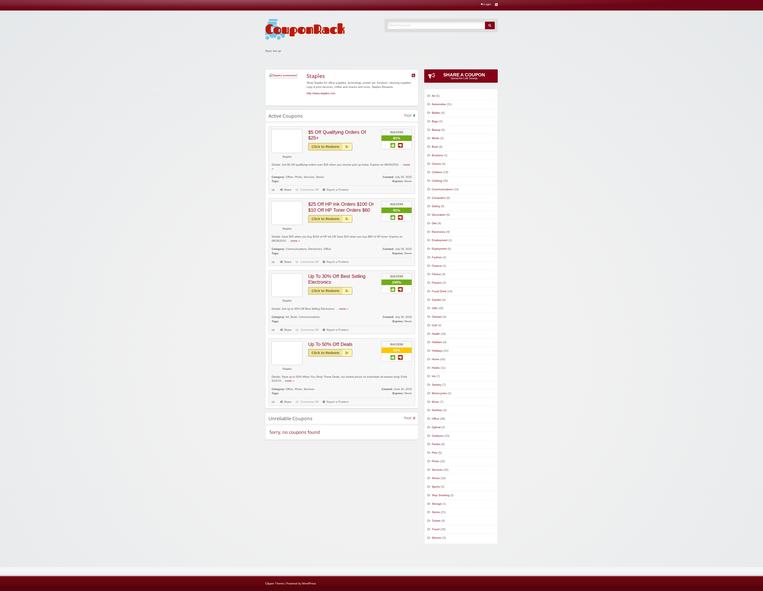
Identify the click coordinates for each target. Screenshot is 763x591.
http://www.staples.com (321, 93)
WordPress (309, 583)
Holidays (437, 350)
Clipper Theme (274, 583)
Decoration (438, 214)
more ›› (295, 240)
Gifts (435, 308)
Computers (439, 197)
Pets (434, 452)
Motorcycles (439, 393)
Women (437, 537)
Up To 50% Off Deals (330, 344)
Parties (436, 444)
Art (287, 316)
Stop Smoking (440, 495)
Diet (434, 223)
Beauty (436, 129)
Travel (436, 529)
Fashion (437, 257)
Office (289, 177)
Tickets (436, 520)
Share (287, 189)
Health (436, 333)
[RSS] (496, 5)
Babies (436, 112)
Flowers (437, 282)
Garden (436, 299)
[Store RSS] (413, 76)
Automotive (439, 104)
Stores (320, 177)
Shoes (436, 478)
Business (437, 155)
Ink (434, 376)
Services (309, 177)
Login (487, 4)
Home (435, 359)
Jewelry (436, 384)
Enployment (439, 248)
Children (437, 172)
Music (435, 401)
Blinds (435, 138)
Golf (434, 325)
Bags (435, 121)
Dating (436, 206)
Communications (296, 248)
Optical (436, 427)
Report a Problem (337, 189)
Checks (436, 163)
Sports (436, 486)
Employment (439, 240)
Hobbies (437, 342)
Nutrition (437, 410)
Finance (437, 265)
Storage (437, 503)
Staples (287, 156)
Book (294, 316)
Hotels (436, 367)
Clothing (437, 180)
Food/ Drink (439, 291)
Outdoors (437, 435)
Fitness (436, 274)
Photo (298, 177)
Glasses (437, 316)
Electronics (315, 248)
